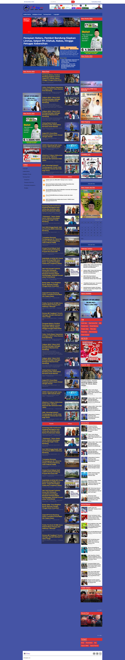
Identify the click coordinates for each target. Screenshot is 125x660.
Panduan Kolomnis (29, 182)
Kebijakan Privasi (27, 174)
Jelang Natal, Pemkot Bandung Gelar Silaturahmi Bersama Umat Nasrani (39, 24)
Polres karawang (93, 331)
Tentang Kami (26, 177)
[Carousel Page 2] (98, 610)
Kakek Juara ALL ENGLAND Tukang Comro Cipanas (59, 179)
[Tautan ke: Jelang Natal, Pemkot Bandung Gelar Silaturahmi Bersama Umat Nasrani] (84, 416)
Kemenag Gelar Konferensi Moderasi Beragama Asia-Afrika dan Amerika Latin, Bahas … (94, 498)
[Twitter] (97, 653)
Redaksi (26, 188)
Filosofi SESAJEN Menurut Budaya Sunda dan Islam (59, 195)
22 (94, 232)
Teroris (55, 318)
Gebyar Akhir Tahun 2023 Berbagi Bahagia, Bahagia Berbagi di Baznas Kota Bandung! (68, 66)
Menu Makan (52, 105)
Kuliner (49, 92)
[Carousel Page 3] (99, 610)
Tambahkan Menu (96, 1)
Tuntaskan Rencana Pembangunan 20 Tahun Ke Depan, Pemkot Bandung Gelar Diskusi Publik (51, 240)
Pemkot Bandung (94, 326)
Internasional (47, 212)
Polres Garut (84, 331)
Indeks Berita (26, 171)
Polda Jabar (93, 328)
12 (85, 230)
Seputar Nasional (48, 213)
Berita (62, 47)
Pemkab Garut (84, 326)
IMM (100, 323)
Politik (52, 223)
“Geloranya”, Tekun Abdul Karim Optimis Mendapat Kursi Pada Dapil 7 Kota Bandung (51, 219)
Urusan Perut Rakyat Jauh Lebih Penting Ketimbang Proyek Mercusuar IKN (51, 249)
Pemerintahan (64, 48)
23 (97, 232)
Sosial (50, 93)
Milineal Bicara (56, 117)
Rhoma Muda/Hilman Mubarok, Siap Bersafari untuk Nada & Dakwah (94, 549)
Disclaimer (26, 179)
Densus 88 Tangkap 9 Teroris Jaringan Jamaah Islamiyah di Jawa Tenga (52, 314)
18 (82, 232)
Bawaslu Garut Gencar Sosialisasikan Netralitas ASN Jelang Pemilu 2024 (90, 596)
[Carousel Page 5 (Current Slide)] (101, 610)
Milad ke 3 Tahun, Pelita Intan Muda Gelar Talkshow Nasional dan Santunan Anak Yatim (52, 157)
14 (91, 230)
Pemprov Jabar (84, 328)
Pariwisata (47, 308)
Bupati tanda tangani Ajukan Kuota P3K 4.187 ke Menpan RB (94, 581)
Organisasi (54, 92)
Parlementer (51, 253)
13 (88, 230)
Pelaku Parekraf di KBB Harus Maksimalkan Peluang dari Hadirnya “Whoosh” (52, 304)
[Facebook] (94, 653)
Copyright (25, 168)
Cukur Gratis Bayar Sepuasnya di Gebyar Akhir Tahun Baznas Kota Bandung (71, 23)
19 (85, 232)
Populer (51, 176)
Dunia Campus (48, 104)
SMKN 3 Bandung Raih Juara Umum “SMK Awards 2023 (52, 146)
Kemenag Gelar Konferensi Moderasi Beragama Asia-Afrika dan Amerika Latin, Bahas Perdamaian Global (51, 208)
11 (82, 230)
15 (94, 230)
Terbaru (70, 176)
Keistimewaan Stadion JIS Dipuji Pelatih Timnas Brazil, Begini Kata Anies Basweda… (92, 289)
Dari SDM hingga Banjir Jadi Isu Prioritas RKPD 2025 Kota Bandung (52, 228)
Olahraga (57, 105)
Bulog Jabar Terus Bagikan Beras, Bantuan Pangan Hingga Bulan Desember (51, 284)
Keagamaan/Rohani (71, 47)
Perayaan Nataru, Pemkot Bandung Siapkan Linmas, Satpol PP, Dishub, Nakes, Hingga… (89, 383)
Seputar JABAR (74, 48)
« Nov (82, 238)
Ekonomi (46, 253)
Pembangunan (45, 106)
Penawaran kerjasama (29, 185)
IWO (46, 278)
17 (100, 230)
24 (100, 232)
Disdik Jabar (84, 323)
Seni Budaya (44, 107)
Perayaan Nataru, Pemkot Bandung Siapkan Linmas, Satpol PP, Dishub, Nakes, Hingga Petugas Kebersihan (55, 23)
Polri (60, 106)
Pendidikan (57, 106)
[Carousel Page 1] (97, 610)
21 (91, 232)
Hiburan (46, 92)
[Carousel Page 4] (100, 610)
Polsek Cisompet (85, 334)
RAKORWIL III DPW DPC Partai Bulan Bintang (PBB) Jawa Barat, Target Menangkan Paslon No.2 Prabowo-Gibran (52, 261)
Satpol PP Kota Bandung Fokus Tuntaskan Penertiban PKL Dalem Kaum (52, 294)
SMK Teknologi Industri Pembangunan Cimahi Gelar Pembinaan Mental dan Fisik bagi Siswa (52, 168)
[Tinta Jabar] (33, 8)
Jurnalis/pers (53, 104)
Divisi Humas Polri (93, 323)
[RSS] (100, 653)
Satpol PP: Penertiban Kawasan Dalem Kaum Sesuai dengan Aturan (52, 134)
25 (82, 235)
